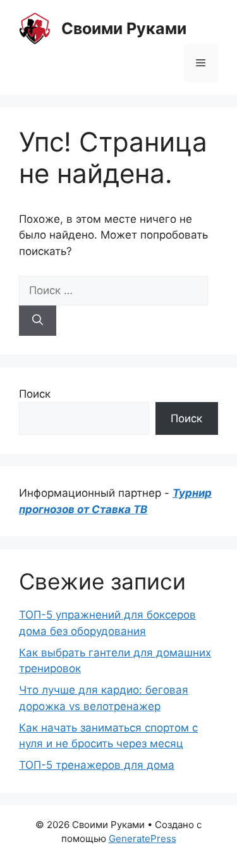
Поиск (35, 394)
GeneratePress (142, 838)
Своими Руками (123, 28)
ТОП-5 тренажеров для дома (96, 765)
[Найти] (37, 320)
